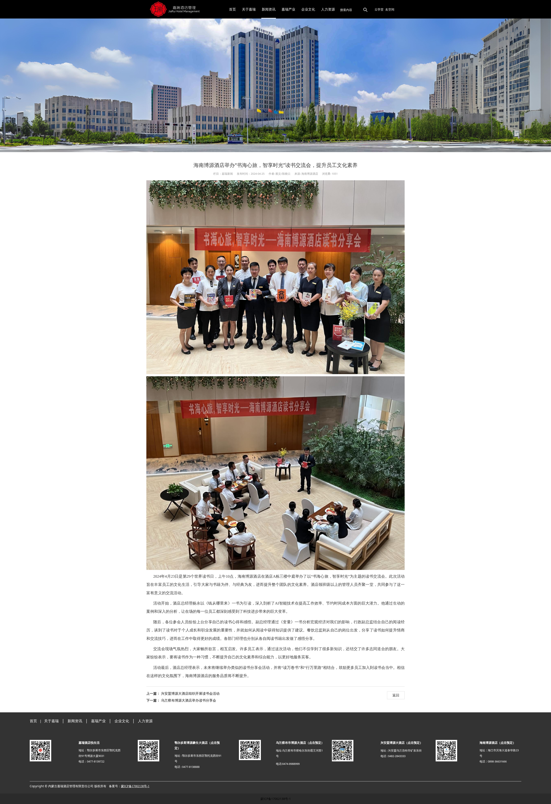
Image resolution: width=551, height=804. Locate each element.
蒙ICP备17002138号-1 (275, 799)
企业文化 (308, 9)
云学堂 (379, 9)
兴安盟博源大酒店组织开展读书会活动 (190, 693)
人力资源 (328, 9)
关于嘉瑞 (249, 9)
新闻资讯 (269, 9)
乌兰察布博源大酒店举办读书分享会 (188, 700)
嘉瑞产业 (288, 9)
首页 (232, 9)
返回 (395, 695)
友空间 (389, 9)
